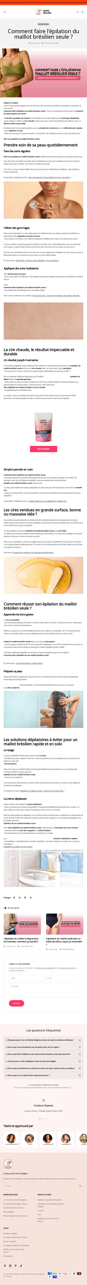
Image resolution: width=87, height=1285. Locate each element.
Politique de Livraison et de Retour (48, 1220)
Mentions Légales (10, 1234)
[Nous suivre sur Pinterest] (15, 1265)
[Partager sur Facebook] (14, 898)
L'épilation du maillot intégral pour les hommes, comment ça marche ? (21, 940)
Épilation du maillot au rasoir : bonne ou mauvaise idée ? (42, 791)
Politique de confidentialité (45, 968)
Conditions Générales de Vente (15, 1237)
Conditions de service (67, 968)
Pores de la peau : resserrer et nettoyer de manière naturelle (55, 296)
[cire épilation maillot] (43, 431)
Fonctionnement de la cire (13, 1208)
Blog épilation (8, 1212)
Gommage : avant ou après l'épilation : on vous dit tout (37, 261)
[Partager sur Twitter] (20, 898)
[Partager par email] (31, 898)
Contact (41, 1211)
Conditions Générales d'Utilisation (16, 1245)
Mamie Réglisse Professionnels (15, 1216)
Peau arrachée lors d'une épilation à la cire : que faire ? (49, 177)
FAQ (39, 1215)
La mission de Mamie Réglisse (15, 1200)
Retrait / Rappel (9, 1241)
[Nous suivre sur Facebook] (4, 1265)
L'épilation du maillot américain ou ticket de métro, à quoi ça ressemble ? (64, 941)
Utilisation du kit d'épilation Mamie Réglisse (51, 1205)
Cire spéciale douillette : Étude (15, 1204)
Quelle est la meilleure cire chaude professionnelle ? (33, 553)
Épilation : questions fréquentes (50, 1200)
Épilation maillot (44, 24)
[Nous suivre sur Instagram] (10, 1265)
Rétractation (8, 1256)
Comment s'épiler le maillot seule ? (29, 663)
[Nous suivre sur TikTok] (21, 1265)
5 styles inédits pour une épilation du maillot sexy (47, 501)
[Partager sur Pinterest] (25, 898)
